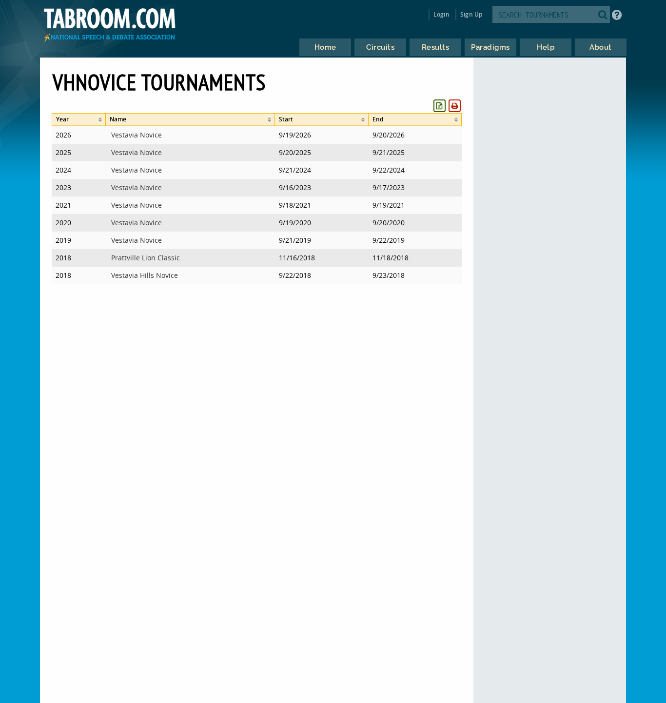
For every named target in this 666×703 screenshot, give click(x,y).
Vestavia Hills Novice (144, 275)
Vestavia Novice (136, 134)
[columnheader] (79, 119)
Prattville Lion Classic (145, 257)
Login (441, 14)
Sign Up (471, 14)
